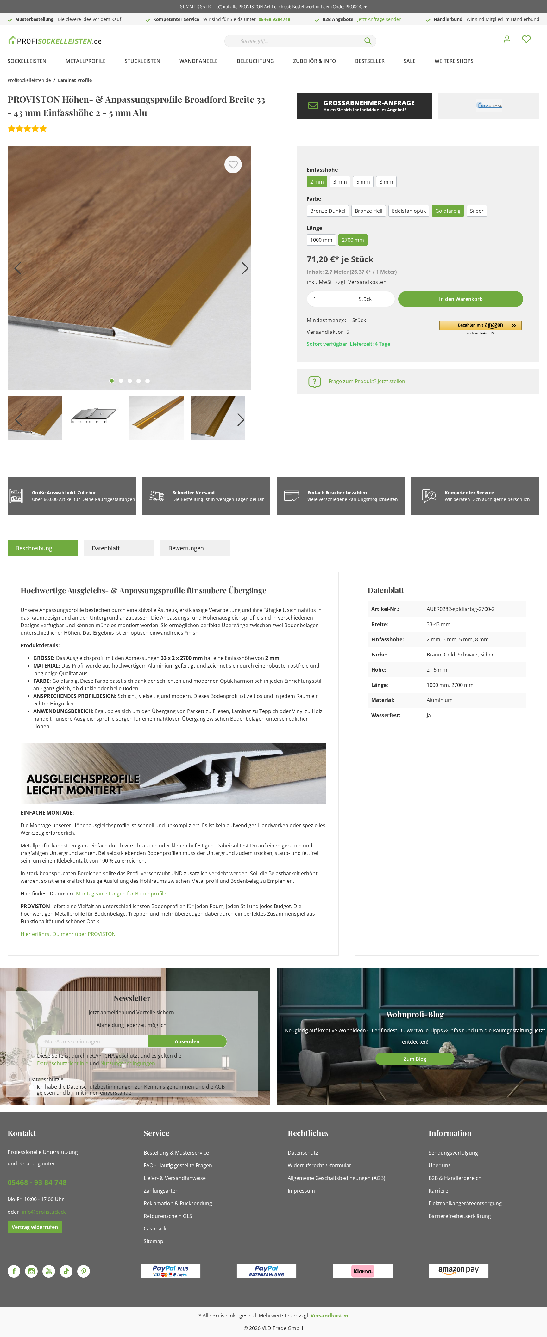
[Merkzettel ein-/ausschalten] (233, 164)
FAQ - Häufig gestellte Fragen (178, 1165)
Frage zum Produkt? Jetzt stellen (367, 381)
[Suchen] (368, 41)
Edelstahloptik (409, 210)
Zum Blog (415, 1058)
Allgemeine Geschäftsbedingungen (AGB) (336, 1178)
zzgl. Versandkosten (361, 281)
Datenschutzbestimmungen (100, 1086)
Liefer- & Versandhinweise (175, 1178)
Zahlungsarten (161, 1190)
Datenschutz (303, 1152)
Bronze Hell (368, 210)
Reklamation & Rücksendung (178, 1203)
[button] (480, 328)
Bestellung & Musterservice (176, 1152)
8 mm (386, 181)
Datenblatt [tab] (106, 548)
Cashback (155, 1228)
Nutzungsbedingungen (127, 1063)
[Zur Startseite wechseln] (55, 40)
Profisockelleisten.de (29, 80)
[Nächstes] (243, 270)
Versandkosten (330, 1315)
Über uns (440, 1165)
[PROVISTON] (489, 105)
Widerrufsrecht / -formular (319, 1165)
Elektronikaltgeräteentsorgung (465, 1203)
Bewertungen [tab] (186, 548)
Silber (477, 210)
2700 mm (353, 239)
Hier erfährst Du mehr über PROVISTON (68, 934)
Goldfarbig (448, 210)
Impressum (301, 1190)
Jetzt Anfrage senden (379, 19)
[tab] (43, 548)
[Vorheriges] (15, 270)
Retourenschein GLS (168, 1215)
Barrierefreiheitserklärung (460, 1215)
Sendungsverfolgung (453, 1152)
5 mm (363, 181)
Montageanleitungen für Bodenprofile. (121, 893)
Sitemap (153, 1241)
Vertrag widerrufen (35, 1227)
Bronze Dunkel (327, 210)
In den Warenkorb (461, 299)
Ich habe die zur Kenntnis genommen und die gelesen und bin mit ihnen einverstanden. (131, 1090)
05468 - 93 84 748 (37, 1182)
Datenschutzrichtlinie (62, 1063)
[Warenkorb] (542, 34)
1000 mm (321, 239)
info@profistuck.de (44, 1211)
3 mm (340, 181)
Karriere (438, 1190)
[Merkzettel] (526, 41)
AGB (220, 1086)
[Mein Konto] (507, 41)
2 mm (317, 181)
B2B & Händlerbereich (455, 1178)
